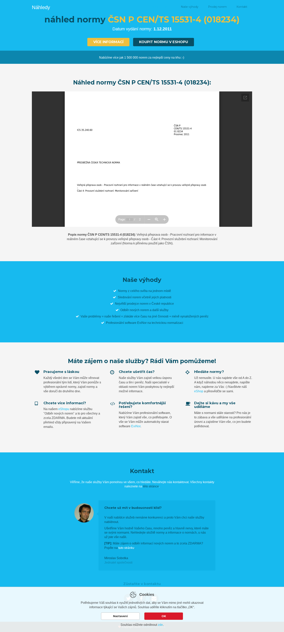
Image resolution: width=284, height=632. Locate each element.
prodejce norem (137, 303)
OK (164, 616)
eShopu (63, 409)
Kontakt (241, 7)
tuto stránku (126, 547)
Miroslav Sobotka (116, 558)
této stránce (151, 486)
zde (160, 624)
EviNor (135, 426)
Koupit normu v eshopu (163, 42)
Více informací (108, 42)
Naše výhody (189, 7)
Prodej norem (217, 7)
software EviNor (136, 322)
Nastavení (120, 616)
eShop (198, 391)
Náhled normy (161, 7)
